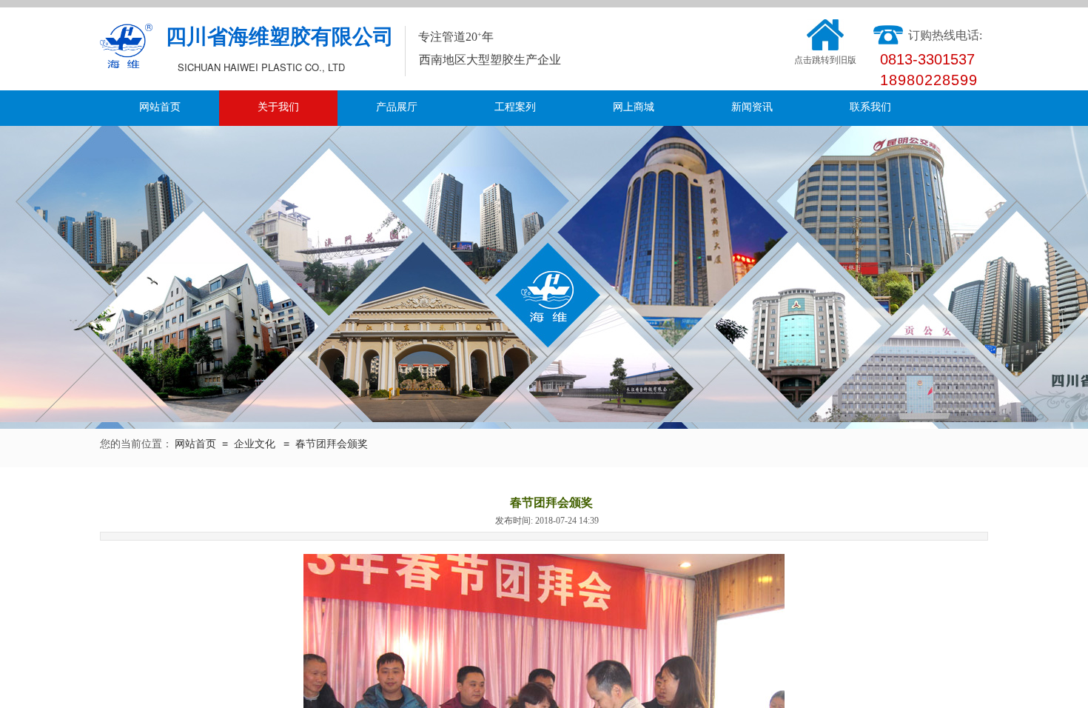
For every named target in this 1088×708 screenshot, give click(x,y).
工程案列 (515, 107)
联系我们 (870, 107)
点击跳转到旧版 (825, 60)
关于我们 (278, 107)
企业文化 (254, 444)
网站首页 (160, 107)
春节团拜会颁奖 (331, 444)
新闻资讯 (752, 107)
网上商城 (633, 107)
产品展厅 (396, 107)
